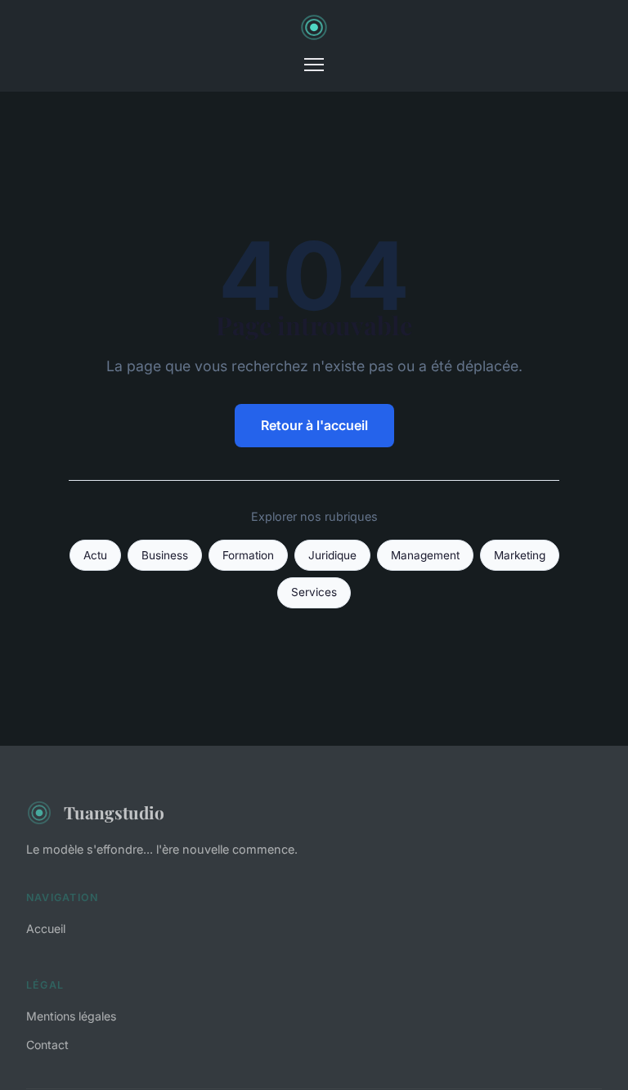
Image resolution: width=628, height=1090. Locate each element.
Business (164, 555)
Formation (248, 555)
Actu (95, 555)
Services (314, 592)
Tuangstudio (114, 812)
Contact (47, 1045)
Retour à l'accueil (314, 425)
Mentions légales (71, 1016)
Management (425, 555)
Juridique (332, 555)
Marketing (519, 555)
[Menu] (314, 65)
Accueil (45, 928)
